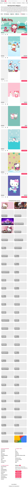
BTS (15, 456)
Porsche (2, 473)
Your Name (16, 460)
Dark (1, 452)
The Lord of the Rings (18, 459)
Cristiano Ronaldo (3, 469)
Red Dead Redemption (4, 455)
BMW (16, 462)
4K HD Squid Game (4, 477)
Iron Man (2, 456)
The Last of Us (3, 476)
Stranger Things (3, 460)
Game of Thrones (3, 466)
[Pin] (5, 34)
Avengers (16, 452)
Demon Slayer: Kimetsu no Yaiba (20, 455)
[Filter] (1, 14)
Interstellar (2, 462)
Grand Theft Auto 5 (4, 470)
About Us (18, 471)
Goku (2, 459)
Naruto (16, 451)
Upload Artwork (18, 473)
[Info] (7, 34)
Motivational (3, 451)
